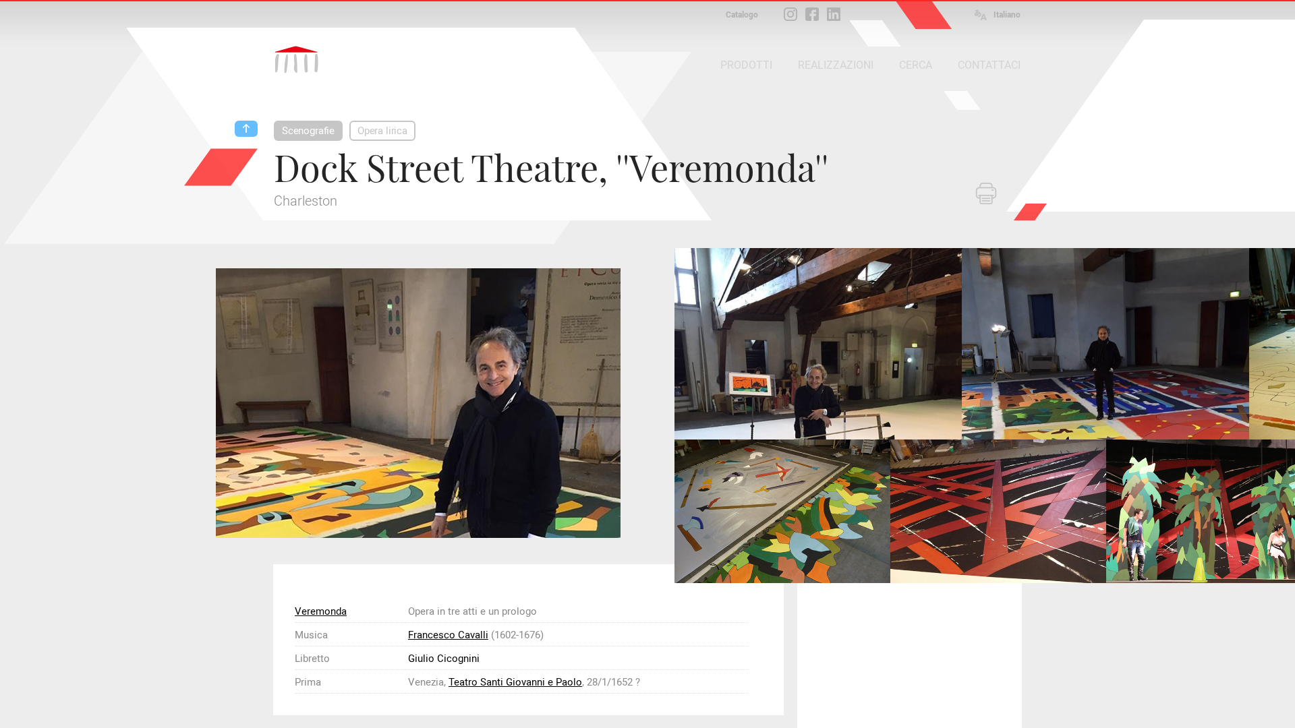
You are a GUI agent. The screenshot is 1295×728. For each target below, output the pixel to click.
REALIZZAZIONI (835, 65)
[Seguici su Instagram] (790, 14)
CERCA (915, 65)
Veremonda (321, 611)
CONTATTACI (989, 65)
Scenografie (308, 131)
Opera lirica (382, 131)
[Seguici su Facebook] (812, 14)
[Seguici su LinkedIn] (833, 14)
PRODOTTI (746, 65)
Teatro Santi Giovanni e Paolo (515, 682)
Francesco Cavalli (448, 635)
